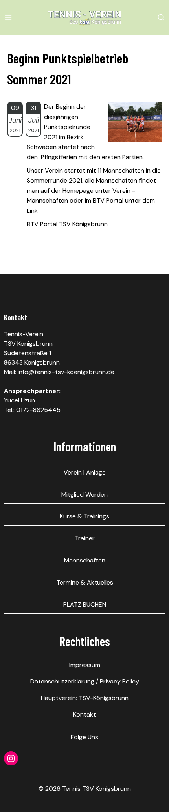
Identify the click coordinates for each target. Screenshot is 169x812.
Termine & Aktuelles (84, 582)
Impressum (84, 665)
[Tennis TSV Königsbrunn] (84, 18)
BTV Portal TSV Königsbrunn (67, 224)
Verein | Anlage (85, 472)
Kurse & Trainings (84, 516)
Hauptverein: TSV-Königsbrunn (85, 698)
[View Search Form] (161, 18)
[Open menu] (9, 17)
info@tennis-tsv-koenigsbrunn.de (66, 372)
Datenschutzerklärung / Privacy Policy (84, 681)
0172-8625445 (38, 410)
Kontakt (84, 714)
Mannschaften (84, 560)
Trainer (85, 538)
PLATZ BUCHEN (84, 604)
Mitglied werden (84, 494)
